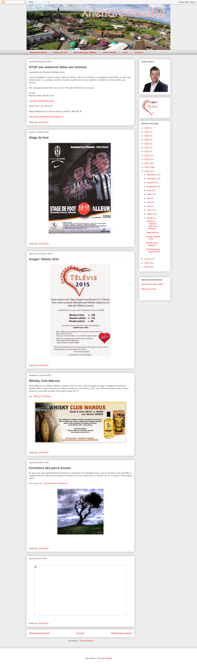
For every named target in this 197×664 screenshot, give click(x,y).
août (149, 190)
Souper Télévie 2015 (44, 259)
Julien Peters (109, 52)
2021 (147, 147)
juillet (149, 194)
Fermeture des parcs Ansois (50, 468)
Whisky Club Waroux (44, 381)
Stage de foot (38, 137)
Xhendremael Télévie (85, 52)
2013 (147, 263)
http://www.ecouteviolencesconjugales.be (46, 117)
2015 (147, 171)
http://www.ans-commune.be (56, 483)
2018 (147, 159)
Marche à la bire (148, 289)
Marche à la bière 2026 (152, 284)
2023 (147, 139)
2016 (147, 167)
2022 (147, 144)
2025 (147, 132)
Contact (138, 52)
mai (149, 202)
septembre (152, 186)
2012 (147, 267)
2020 (147, 151)
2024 (147, 136)
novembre (152, 178)
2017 (147, 163)
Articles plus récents (39, 633)
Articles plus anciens (121, 633)
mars (149, 210)
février (150, 214)
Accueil (80, 633)
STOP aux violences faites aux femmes (58, 67)
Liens (125, 52)
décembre (152, 174)
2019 (147, 155)
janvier (150, 218)
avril (149, 206)
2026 (147, 128)
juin (149, 198)
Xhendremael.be (38, 52)
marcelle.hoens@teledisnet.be (41, 101)
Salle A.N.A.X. (60, 52)
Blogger (109, 658)
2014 (147, 259)
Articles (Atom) (86, 641)
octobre (150, 182)
